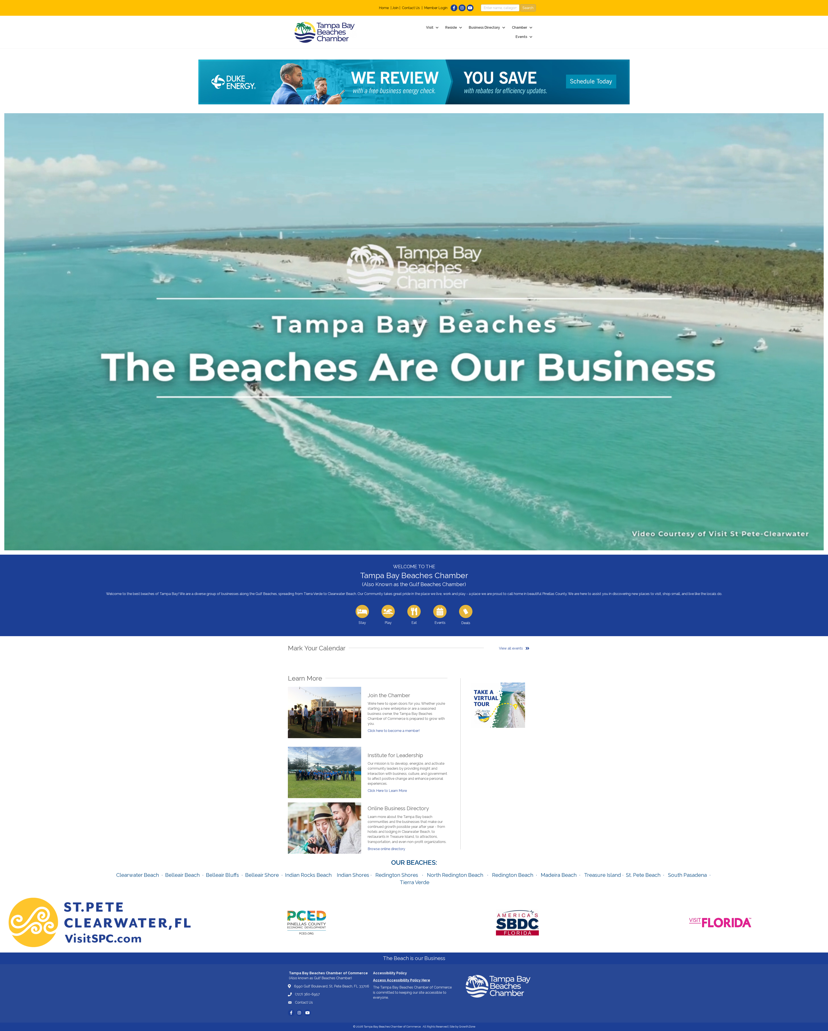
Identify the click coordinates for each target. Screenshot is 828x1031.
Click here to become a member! (394, 731)
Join (395, 8)
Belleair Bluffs (222, 875)
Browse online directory (386, 849)
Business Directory (484, 27)
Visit (429, 27)
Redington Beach (512, 875)
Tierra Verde (414, 882)
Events (521, 37)
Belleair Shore (262, 875)
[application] (414, 331)
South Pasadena (687, 875)
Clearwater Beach (137, 875)
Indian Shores (353, 875)
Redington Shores (396, 875)
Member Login (435, 8)
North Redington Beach (455, 875)
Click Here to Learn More (387, 791)
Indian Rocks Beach (308, 875)
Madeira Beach (559, 875)
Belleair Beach (182, 875)
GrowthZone (467, 1026)
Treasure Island (602, 875)
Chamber (519, 27)
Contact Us (411, 8)
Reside (451, 27)
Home (384, 8)
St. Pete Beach (643, 875)
